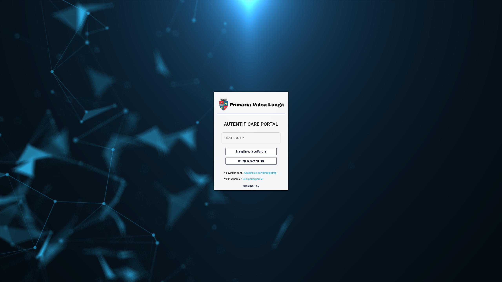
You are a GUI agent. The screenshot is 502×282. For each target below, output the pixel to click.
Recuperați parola (253, 178)
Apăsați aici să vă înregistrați (260, 172)
